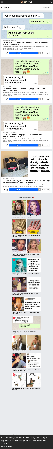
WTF (30, 441)
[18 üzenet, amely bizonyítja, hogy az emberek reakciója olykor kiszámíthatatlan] (26, 118)
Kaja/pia (21, 438)
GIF (46, 437)
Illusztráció (12, 438)
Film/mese (37, 437)
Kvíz (34, 438)
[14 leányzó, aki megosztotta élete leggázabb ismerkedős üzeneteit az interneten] (26, 25)
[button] (2, 2)
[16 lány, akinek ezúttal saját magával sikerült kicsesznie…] (26, 342)
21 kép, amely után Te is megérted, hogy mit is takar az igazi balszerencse (26, 313)
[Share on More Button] (39, 53)
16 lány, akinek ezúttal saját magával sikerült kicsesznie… (25, 351)
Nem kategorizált (18, 440)
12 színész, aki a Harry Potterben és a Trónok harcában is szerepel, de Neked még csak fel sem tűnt (25, 216)
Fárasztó (28, 437)
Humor (7, 438)
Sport (34, 440)
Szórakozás (7, 40)
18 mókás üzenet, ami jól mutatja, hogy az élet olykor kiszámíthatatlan (24, 89)
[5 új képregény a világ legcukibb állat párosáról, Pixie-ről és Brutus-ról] (26, 380)
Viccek (12, 178)
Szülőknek (3, 441)
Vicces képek (13, 40)
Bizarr (7, 437)
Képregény (26, 438)
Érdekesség (16, 437)
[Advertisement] (21, 412)
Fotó (41, 437)
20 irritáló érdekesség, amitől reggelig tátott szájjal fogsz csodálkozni (25, 274)
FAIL (24, 437)
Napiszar (12, 440)
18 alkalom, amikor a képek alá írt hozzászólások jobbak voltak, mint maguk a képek (25, 369)
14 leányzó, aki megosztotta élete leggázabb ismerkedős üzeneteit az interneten (25, 43)
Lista (4, 86)
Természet (9, 441)
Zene (33, 441)
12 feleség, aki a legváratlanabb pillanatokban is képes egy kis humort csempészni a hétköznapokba (26, 181)
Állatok (2, 437)
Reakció (30, 440)
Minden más (48, 438)
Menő (44, 438)
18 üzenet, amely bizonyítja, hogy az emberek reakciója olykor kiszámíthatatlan (24, 135)
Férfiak (32, 437)
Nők (4, 40)
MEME (40, 438)
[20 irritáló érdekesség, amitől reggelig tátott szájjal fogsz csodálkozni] (26, 265)
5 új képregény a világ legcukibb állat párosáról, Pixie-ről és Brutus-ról (26, 389)
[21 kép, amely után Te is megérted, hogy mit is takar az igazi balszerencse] (26, 304)
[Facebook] (1, 444)
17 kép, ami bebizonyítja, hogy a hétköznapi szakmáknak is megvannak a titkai (26, 235)
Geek (44, 437)
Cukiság (11, 437)
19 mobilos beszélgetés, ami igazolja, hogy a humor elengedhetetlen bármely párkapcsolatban (24, 332)
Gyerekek (3, 438)
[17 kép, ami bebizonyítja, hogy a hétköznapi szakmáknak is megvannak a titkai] (26, 226)
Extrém (20, 437)
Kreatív (30, 438)
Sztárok (44, 440)
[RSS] (6, 444)
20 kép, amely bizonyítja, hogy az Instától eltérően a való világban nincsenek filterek (25, 255)
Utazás (13, 441)
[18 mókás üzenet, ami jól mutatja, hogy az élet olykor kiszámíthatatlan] (26, 72)
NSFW (27, 440)
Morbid (2, 440)
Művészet (7, 440)
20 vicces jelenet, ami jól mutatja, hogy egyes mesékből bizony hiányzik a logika (25, 293)
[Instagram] (4, 444)
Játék (17, 438)
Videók (27, 441)
